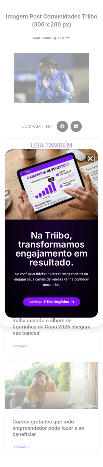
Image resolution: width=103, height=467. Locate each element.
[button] (90, 158)
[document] (51, 233)
